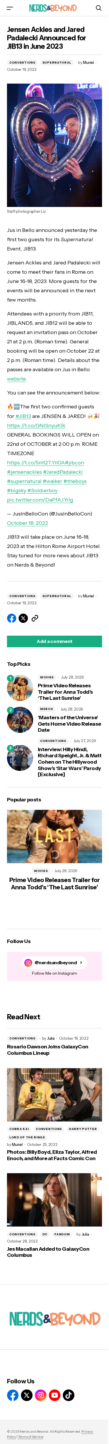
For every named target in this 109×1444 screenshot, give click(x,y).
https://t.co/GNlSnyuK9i (36, 425)
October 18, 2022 (27, 523)
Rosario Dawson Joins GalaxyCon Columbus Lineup (47, 1050)
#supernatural (24, 481)
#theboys (75, 481)
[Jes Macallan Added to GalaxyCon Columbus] (54, 1200)
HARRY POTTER (83, 1129)
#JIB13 (23, 416)
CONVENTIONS (22, 62)
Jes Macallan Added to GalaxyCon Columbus (48, 1252)
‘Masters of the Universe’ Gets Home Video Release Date (69, 724)
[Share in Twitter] (23, 618)
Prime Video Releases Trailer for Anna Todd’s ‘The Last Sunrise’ (65, 692)
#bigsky (16, 490)
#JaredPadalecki (63, 472)
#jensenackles (24, 472)
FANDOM (62, 1234)
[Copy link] (35, 618)
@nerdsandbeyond (56, 962)
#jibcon (74, 462)
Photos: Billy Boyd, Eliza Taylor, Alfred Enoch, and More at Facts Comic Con (52, 1155)
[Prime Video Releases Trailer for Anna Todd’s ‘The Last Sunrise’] (20, 688)
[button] (10, 8)
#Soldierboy (42, 490)
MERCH (46, 709)
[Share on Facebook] (11, 618)
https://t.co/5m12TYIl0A (36, 462)
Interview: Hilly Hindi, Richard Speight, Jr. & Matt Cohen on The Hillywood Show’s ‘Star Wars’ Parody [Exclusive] (69, 762)
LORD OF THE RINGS (27, 1137)
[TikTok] (68, 1395)
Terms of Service (30, 1436)
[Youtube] (54, 1395)
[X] (27, 1395)
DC (44, 1234)
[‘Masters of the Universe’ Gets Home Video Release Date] (20, 720)
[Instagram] (41, 1395)
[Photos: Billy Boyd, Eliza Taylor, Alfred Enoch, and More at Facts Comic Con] (54, 1095)
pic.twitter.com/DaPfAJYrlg (40, 500)
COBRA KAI (19, 1129)
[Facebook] (13, 1395)
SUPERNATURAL (57, 62)
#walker (52, 481)
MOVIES (47, 677)
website (16, 379)
